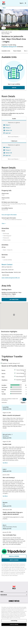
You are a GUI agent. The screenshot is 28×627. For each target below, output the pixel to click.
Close (3, 223)
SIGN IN (14, 87)
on (21, 399)
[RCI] (3, 3)
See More (5, 463)
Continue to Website (14, 624)
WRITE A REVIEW (14, 560)
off (24, 399)
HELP (2, 591)
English (23, 402)
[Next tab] (27, 51)
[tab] (6, 50)
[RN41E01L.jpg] (14, 19)
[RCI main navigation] (25, 3)
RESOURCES (4, 595)
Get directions (14, 299)
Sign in (21, 3)
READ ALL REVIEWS (14, 556)
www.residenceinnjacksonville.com (11, 278)
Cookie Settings (14, 620)
